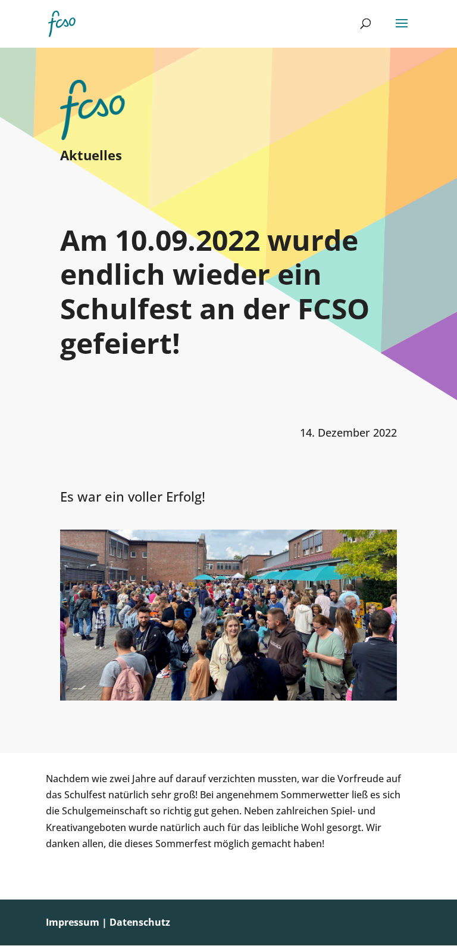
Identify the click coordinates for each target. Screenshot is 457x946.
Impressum (72, 922)
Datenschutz (139, 922)
